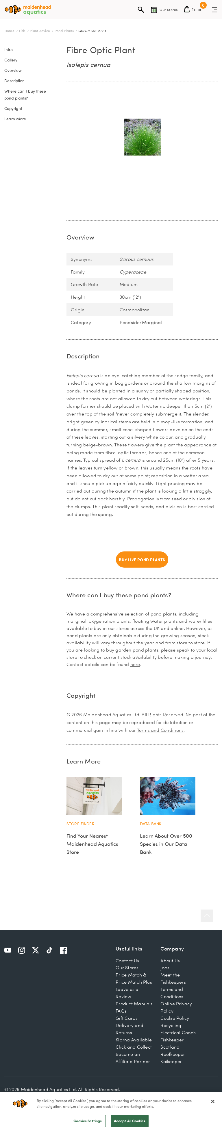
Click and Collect (134, 1047)
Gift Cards (127, 1018)
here (135, 664)
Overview (13, 70)
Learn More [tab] (83, 761)
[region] (111, 1111)
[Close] (212, 1101)
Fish (22, 31)
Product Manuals (134, 1003)
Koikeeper (171, 1061)
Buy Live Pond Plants (142, 559)
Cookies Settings (87, 1120)
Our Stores (127, 967)
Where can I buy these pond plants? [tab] (118, 595)
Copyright (13, 108)
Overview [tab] (80, 237)
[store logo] (28, 10)
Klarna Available (134, 1040)
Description (14, 80)
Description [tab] (83, 356)
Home (10, 31)
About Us (170, 961)
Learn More (15, 118)
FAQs (121, 1011)
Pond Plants (65, 31)
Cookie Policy (174, 1018)
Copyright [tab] (80, 695)
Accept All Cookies (129, 1120)
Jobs (164, 967)
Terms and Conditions (160, 730)
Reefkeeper (172, 1054)
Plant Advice (40, 31)
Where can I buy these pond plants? (25, 95)
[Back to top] (207, 916)
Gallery (10, 60)
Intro (8, 49)
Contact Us (127, 961)
